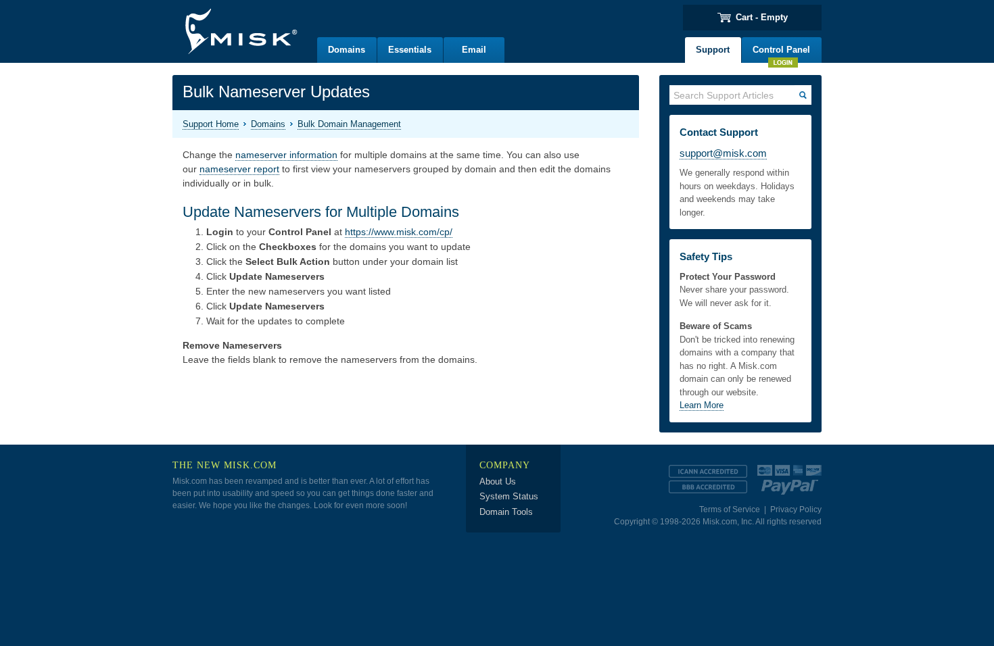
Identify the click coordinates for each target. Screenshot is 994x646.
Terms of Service (729, 509)
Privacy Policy (796, 509)
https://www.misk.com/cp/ (398, 231)
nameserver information (286, 154)
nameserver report (239, 169)
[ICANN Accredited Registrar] (708, 471)
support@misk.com (723, 153)
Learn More (702, 405)
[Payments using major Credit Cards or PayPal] (789, 476)
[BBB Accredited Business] (708, 486)
